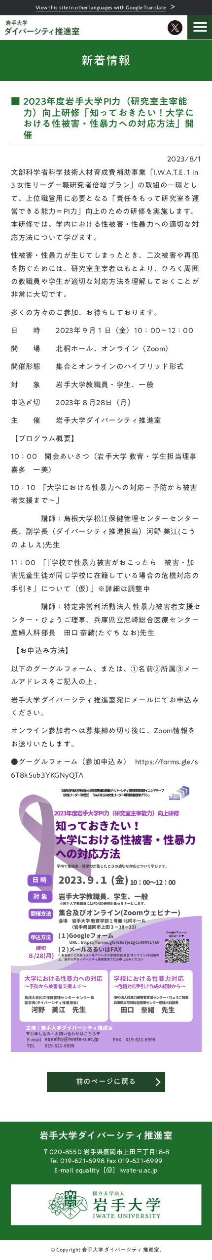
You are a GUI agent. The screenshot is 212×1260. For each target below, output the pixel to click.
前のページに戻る (106, 1081)
